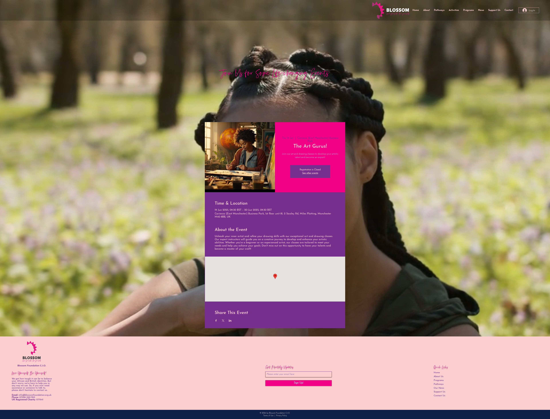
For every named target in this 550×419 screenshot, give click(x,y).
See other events (310, 173)
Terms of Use (268, 416)
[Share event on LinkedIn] (230, 320)
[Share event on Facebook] (216, 320)
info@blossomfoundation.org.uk (35, 395)
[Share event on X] (223, 320)
